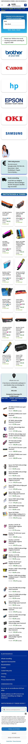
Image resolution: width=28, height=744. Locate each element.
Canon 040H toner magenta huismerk (20, 301)
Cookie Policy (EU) (6, 671)
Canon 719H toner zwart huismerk (19, 357)
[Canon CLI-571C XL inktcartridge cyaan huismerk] (7, 348)
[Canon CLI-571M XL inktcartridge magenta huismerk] (21, 264)
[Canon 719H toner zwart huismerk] (21, 348)
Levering (3, 673)
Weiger (14, 733)
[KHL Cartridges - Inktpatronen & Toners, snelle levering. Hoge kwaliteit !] (14, 5)
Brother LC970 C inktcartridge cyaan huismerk (6, 273)
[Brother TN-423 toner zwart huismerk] (21, 320)
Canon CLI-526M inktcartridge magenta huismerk (20, 214)
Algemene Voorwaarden (8, 661)
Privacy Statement (17, 741)
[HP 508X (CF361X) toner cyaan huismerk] (7, 205)
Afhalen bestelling (6, 658)
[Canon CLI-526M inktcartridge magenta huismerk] (21, 205)
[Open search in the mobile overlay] (14, 709)
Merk (5, 21)
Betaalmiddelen (5, 665)
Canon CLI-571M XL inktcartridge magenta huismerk (20, 274)
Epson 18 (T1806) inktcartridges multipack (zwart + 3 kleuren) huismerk (20, 244)
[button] (25, 713)
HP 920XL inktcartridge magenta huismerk (5, 243)
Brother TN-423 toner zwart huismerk (20, 329)
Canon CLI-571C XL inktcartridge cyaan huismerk (6, 357)
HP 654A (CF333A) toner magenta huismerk (7, 329)
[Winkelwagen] (25, 5)
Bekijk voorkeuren (14, 737)
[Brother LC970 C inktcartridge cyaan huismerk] (7, 264)
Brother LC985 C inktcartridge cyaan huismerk (6, 301)
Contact (3, 667)
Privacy (3, 677)
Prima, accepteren (14, 729)
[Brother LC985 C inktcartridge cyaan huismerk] (7, 292)
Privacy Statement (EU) (8, 680)
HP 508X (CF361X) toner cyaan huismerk (7, 214)
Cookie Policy (9, 741)
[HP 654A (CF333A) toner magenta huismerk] (7, 320)
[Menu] (2, 5)
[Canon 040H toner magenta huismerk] (21, 292)
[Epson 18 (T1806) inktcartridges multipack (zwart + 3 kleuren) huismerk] (21, 234)
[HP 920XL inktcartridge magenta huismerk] (7, 234)
